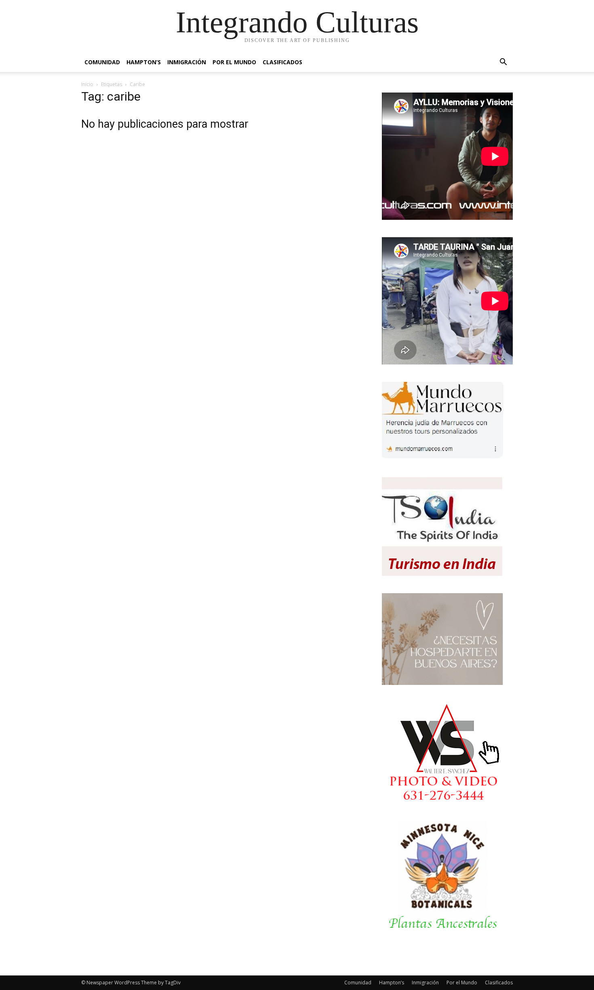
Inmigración (186, 62)
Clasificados (282, 62)
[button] (503, 63)
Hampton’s (143, 62)
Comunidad (102, 62)
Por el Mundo (234, 62)
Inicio (87, 84)
